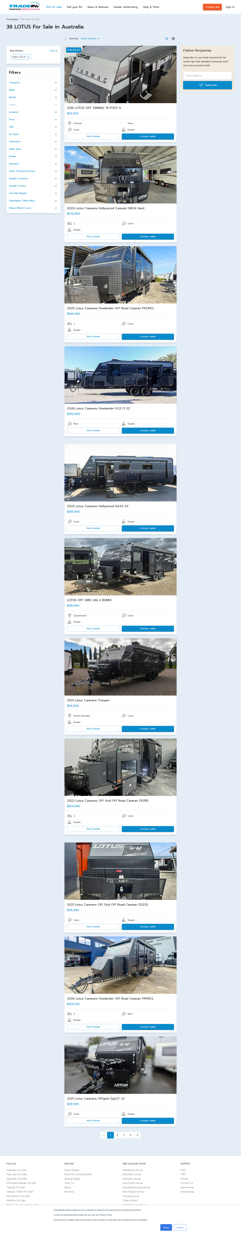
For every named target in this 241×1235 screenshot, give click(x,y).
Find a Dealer (72, 1170)
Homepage (12, 19)
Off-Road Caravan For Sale (21, 1183)
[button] (20, 57)
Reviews (69, 1191)
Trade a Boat (130, 1200)
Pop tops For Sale (16, 1174)
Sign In (230, 7)
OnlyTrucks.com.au (132, 1183)
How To (69, 1183)
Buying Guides (72, 1178)
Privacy (185, 1178)
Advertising (187, 1187)
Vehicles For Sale (16, 1200)
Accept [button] (166, 1227)
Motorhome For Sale (18, 1196)
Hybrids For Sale (15, 1187)
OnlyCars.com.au (131, 1178)
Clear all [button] (53, 51)
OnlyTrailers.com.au (133, 1191)
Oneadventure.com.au (134, 1204)
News (67, 1187)
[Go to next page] (137, 1135)
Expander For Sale (16, 1178)
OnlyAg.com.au (130, 1196)
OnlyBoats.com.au (132, 1170)
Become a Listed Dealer (78, 1174)
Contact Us (187, 1183)
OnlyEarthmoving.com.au (136, 1187)
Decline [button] (180, 1227)
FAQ (183, 1170)
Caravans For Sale (16, 1170)
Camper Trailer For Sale (19, 1191)
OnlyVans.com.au (131, 1174)
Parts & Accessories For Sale (22, 1204)
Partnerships (188, 1191)
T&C (183, 1174)
